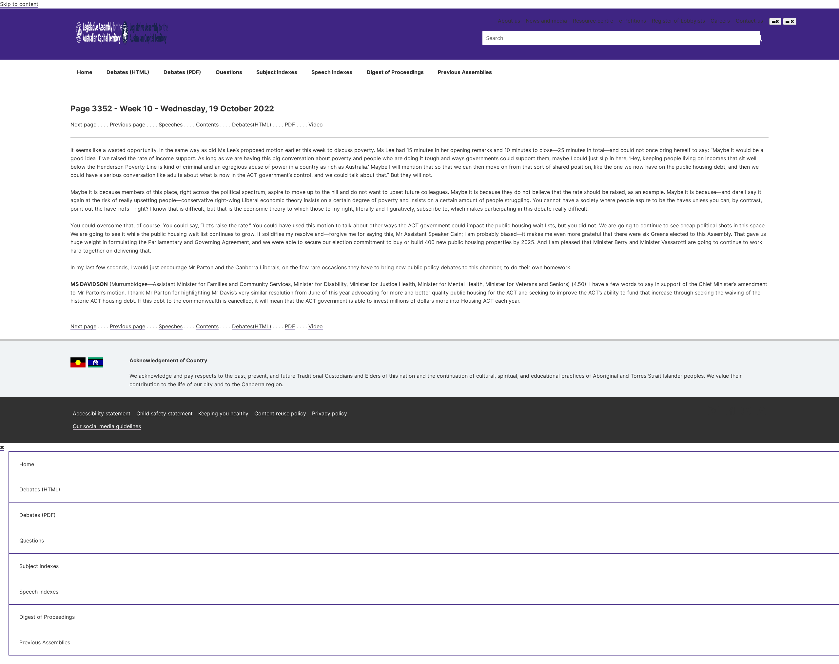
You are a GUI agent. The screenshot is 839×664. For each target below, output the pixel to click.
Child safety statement (164, 413)
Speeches (171, 124)
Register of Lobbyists (678, 20)
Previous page (127, 124)
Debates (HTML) (128, 72)
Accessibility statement (101, 413)
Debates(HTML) (251, 124)
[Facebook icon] (730, 411)
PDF (290, 124)
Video (315, 124)
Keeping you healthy (223, 413)
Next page (83, 124)
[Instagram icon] (713, 411)
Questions (229, 72)
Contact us (749, 20)
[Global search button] (758, 37)
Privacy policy (329, 413)
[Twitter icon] (745, 411)
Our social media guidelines (107, 426)
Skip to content (19, 4)
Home (84, 72)
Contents (207, 124)
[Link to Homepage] (122, 34)
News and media (546, 20)
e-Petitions (632, 20)
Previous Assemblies (465, 72)
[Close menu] (2, 447)
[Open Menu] (775, 21)
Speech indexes (331, 72)
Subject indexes (276, 72)
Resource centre (593, 20)
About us (509, 20)
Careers (720, 20)
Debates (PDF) (182, 72)
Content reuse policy (280, 413)
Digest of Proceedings (395, 72)
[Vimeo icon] (761, 411)
